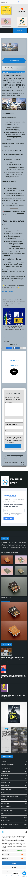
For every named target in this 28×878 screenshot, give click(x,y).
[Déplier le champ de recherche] (8, 30)
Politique (3, 827)
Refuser (14, 867)
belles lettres (4, 775)
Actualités (3, 761)
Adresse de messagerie (11, 424)
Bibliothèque (4, 778)
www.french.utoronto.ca (18, 205)
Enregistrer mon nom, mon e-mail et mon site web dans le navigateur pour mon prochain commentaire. (14, 439)
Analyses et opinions (6, 768)
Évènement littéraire (6, 806)
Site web (7, 430)
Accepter (14, 863)
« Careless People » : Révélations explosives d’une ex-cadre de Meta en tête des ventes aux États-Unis (13, 676)
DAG (7, 68)
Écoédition (4, 799)
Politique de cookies (8, 875)
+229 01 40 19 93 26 (7, 597)
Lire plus (21, 329)
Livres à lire (4, 817)
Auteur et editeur (5, 771)
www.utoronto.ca (6, 205)
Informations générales (7, 810)
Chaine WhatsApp (5, 601)
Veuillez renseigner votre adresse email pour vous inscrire (13, 505)
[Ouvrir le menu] (2, 30)
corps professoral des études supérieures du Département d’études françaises (15, 137)
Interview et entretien (6, 813)
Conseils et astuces (6, 789)
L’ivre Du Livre (4, 2)
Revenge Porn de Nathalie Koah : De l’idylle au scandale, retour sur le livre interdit (13, 456)
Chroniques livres (5, 782)
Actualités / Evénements (7, 764)
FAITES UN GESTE (14, 360)
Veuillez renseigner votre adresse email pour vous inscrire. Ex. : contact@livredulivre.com (13, 514)
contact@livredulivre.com (11, 552)
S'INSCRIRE (8, 518)
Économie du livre (5, 803)
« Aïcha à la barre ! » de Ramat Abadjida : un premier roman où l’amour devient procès (12, 658)
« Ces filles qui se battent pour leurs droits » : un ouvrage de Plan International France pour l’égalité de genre (13, 695)
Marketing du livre (5, 820)
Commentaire (9, 402)
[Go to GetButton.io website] (24, 876)
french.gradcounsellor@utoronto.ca (12, 253)
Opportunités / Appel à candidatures (14, 72)
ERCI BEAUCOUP (14, 371)
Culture (3, 792)
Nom (6, 418)
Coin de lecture (5, 785)
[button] (25, 832)
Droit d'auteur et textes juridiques (9, 796)
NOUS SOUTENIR (14, 365)
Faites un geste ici (14, 60)
